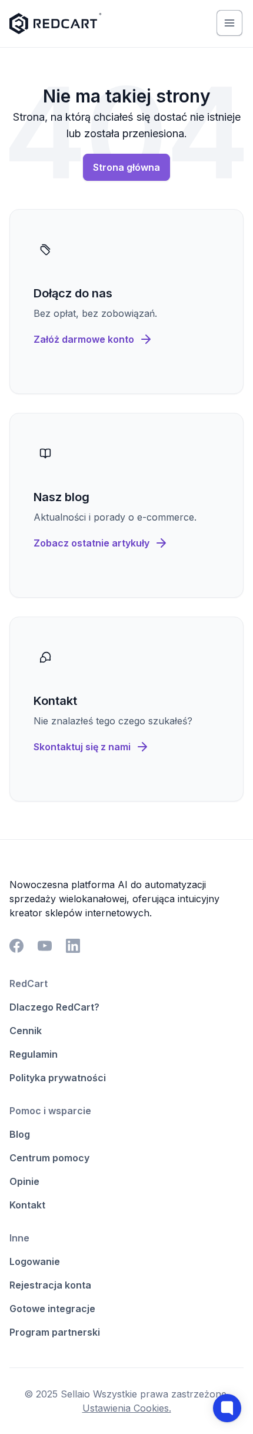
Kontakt (27, 1205)
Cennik (25, 1030)
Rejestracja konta (50, 1285)
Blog (19, 1134)
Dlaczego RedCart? (54, 1007)
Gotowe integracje (52, 1308)
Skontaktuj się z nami (82, 747)
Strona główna (126, 167)
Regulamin (33, 1054)
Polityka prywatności (57, 1078)
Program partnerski (54, 1332)
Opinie (24, 1181)
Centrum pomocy (49, 1158)
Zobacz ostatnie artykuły (91, 543)
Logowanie (34, 1261)
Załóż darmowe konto (84, 339)
